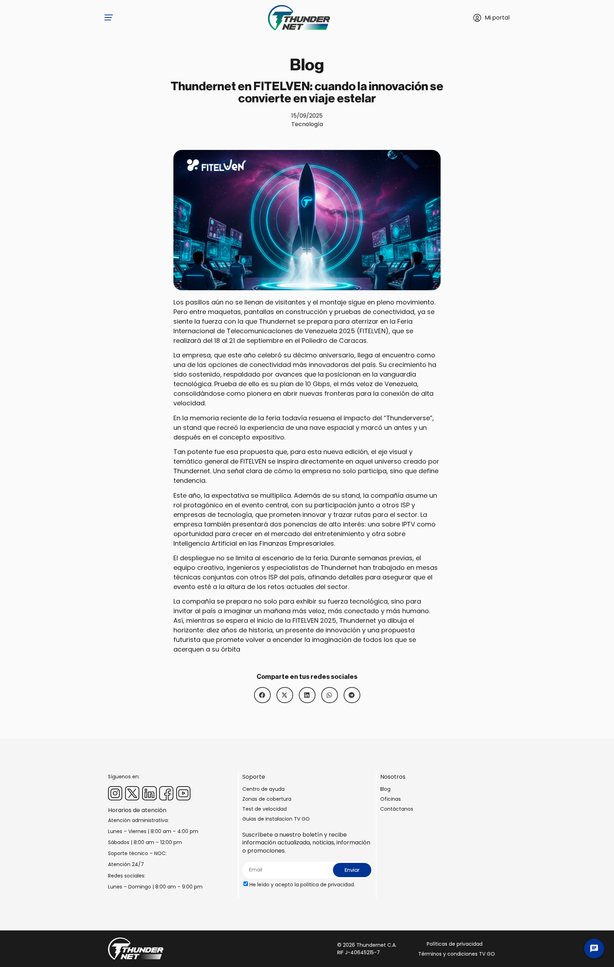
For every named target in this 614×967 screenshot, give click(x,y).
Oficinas (390, 799)
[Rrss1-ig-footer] (115, 793)
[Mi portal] (477, 18)
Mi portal (497, 17)
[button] (262, 695)
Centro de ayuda (263, 789)
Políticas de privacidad (455, 943)
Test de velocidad (264, 808)
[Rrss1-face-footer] (166, 793)
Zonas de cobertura (266, 799)
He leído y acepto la (302, 884)
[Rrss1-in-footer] (149, 793)
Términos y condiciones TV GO (456, 953)
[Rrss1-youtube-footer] (183, 793)
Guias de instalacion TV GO (276, 818)
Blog (385, 789)
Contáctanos (396, 808)
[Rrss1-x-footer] (132, 793)
